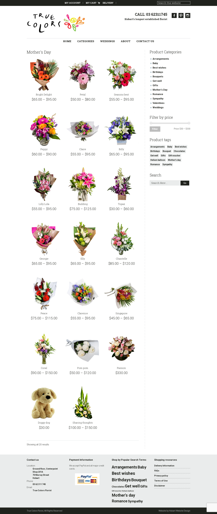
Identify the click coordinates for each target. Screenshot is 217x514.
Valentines (158, 103)
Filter (155, 129)
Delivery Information (164, 466)
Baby (155, 63)
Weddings (158, 107)
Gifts (155, 85)
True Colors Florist (56, 23)
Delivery (108, 2)
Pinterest (180, 15)
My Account (72, 2)
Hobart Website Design (179, 511)
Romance (158, 94)
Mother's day (174, 160)
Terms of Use (161, 481)
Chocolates (179, 151)
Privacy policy (161, 476)
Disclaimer (159, 486)
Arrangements (161, 58)
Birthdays (158, 72)
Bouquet (167, 151)
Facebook (174, 15)
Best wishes (159, 67)
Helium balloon (157, 160)
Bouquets (158, 76)
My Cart (91, 2)
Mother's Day (160, 89)
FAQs (156, 471)
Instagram (187, 15)
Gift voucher (174, 155)
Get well (157, 81)
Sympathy (158, 98)
